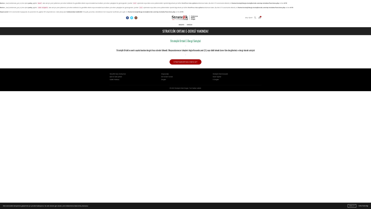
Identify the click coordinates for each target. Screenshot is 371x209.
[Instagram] (135, 17)
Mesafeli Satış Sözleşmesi (118, 74)
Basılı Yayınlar (217, 77)
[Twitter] (131, 17)
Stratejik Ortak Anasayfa (220, 74)
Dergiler (189, 25)
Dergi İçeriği (165, 74)
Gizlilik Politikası (114, 79)
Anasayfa (181, 25)
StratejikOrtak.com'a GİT (185, 62)
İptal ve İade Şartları (116, 77)
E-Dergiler (216, 79)
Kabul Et (352, 206)
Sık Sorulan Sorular (167, 77)
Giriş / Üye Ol (248, 17)
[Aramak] (255, 17)
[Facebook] (127, 17)
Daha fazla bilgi (363, 206)
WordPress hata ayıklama (190, 3)
